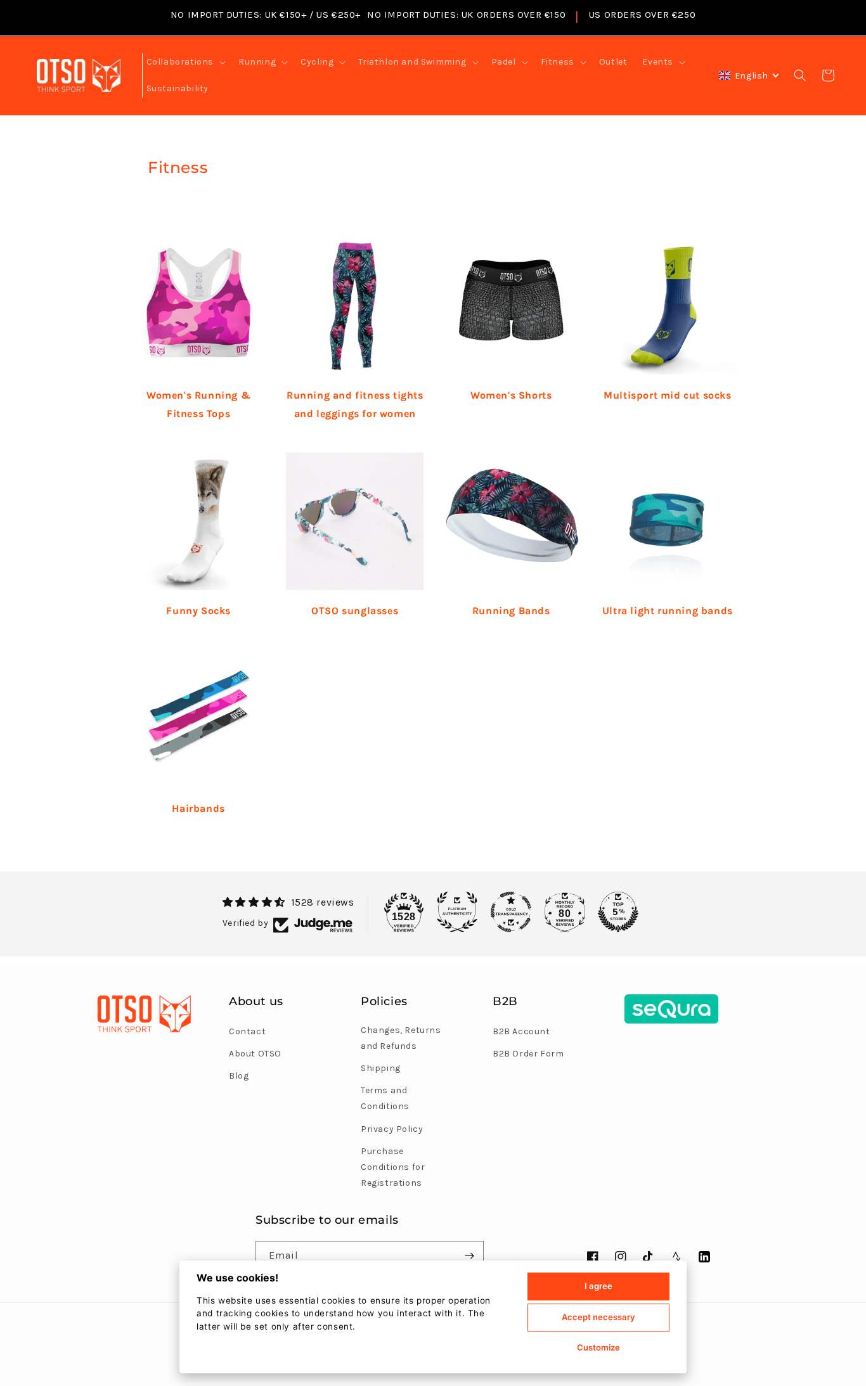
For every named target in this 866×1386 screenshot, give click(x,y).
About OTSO (255, 1053)
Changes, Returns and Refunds (401, 1038)
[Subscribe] (469, 1256)
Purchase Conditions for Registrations (393, 1167)
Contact (247, 1031)
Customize (598, 1347)
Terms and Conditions (385, 1098)
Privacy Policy (392, 1129)
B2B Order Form (528, 1053)
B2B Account (521, 1031)
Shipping (381, 1068)
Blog (239, 1075)
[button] (185, 62)
